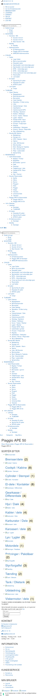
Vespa (15, 190)
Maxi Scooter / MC (19, 42)
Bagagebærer (17, 94)
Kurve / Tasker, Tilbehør (20, 116)
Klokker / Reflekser (19, 114)
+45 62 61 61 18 (8, 1)
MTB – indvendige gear (20, 69)
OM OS (7, 17)
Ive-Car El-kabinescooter (13, 9)
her (23, 609)
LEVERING (8, 13)
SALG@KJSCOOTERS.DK (11, 4)
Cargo (15, 88)
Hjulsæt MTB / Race (19, 170)
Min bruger (8, 685)
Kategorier (9, 435)
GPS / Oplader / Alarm (20, 139)
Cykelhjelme (17, 108)
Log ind (7, 683)
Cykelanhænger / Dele (20, 106)
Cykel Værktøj (17, 100)
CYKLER (8, 55)
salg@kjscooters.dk (9, 634)
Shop (3, 444)
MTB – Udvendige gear (20, 71)
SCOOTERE (9, 34)
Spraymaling (17, 153)
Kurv (1, 435)
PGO (14, 186)
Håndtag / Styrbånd (19, 112)
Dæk (14, 164)
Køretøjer (16, 207)
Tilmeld (6, 616)
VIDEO (7, 663)
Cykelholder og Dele (19, 121)
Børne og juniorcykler (19, 61)
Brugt (11, 30)
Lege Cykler (17, 59)
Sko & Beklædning (18, 131)
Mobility (11, 44)
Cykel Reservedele (15, 157)
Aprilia (15, 178)
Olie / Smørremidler (19, 149)
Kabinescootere (14, 47)
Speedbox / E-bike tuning (21, 102)
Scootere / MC (13, 36)
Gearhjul (15, 166)
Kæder (15, 172)
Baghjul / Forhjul (18, 159)
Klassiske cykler (18, 63)
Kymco (15, 182)
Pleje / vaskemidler (19, 151)
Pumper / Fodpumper (19, 123)
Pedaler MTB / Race (19, 120)
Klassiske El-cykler (19, 83)
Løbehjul (12, 205)
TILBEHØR (8, 90)
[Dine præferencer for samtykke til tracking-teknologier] (3, 694)
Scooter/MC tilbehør (15, 133)
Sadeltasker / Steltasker (20, 127)
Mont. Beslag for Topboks (21, 147)
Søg (16, 435)
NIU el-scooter (9, 7)
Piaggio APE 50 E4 (19, 201)
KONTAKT (8, 18)
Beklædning (16, 135)
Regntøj (15, 125)
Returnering (9, 675)
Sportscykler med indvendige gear (23, 65)
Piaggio (15, 188)
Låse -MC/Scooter (18, 143)
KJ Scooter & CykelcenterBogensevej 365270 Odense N (9, 626)
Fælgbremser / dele (19, 168)
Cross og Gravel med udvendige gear (24, 73)
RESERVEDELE (10, 155)
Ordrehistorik (9, 687)
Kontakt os (8, 673)
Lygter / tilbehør (18, 118)
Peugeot (15, 184)
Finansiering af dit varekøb (13, 665)
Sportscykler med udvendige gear (23, 67)
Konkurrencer (9, 647)
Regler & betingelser (11, 661)
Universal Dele (17, 194)
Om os (7, 649)
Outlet (11, 32)
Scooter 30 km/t (18, 38)
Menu (20, 435)
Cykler (11, 57)
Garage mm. (17, 137)
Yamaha (15, 192)
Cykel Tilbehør (13, 92)
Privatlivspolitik (9, 657)
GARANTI (8, 15)
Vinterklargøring (10, 653)
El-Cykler (12, 79)
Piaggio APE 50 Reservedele (18, 197)
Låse (14, 104)
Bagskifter (16, 160)
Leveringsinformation (11, 655)
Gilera (15, 180)
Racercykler (16, 75)
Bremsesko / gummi (19, 162)
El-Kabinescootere (18, 49)
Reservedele (10, 444)
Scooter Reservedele (15, 176)
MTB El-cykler (17, 84)
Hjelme (15, 141)
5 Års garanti (9, 659)
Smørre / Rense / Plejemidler (22, 129)
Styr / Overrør (17, 174)
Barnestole (16, 98)
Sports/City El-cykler (19, 81)
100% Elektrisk (9, 203)
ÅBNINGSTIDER (10, 11)
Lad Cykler (16, 77)
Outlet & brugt (9, 28)
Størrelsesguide (10, 651)
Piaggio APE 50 (18, 199)
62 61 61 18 (6, 631)
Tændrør (15, 196)
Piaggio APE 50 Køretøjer (21, 51)
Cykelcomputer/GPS (19, 110)
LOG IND (8, 20)
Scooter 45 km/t (18, 40)
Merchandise (17, 145)
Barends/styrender (19, 96)
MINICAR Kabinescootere (21, 53)
